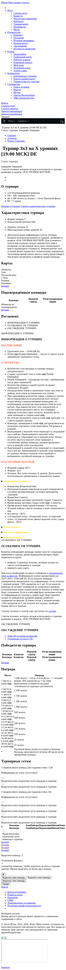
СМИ (10, 900)
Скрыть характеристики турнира (38, 206)
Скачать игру (20, 13)
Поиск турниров (16, 141)
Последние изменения (25, 18)
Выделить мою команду (13, 877)
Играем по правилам (24, 48)
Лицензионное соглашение (21, 903)
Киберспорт (13, 73)
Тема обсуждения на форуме (22, 636)
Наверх (5, 884)
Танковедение (21, 24)
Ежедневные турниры (25, 76)
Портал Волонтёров (24, 95)
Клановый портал (23, 62)
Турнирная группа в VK (20, 638)
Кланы (10, 51)
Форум (17, 89)
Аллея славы (20, 70)
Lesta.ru (25, 2)
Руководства (13, 32)
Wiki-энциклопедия (24, 98)
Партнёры (12, 897)
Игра (10, 10)
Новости (18, 16)
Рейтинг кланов (22, 59)
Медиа (17, 92)
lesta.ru (4, 887)
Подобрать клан (22, 68)
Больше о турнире (10, 206)
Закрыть (5, 967)
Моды (17, 29)
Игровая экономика (24, 40)
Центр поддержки (16, 892)
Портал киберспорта (24, 78)
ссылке (52, 611)
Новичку (18, 35)
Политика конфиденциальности (24, 905)
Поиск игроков (21, 87)
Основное (19, 37)
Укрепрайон (20, 54)
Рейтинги (19, 21)
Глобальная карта (23, 57)
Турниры (12, 138)
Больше (5, 286)
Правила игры (14, 894)
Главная (11, 135)
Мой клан (19, 65)
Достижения (20, 46)
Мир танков (14, 2)
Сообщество (13, 84)
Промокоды (20, 27)
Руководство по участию (26, 81)
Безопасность (20, 43)
